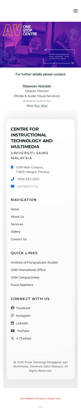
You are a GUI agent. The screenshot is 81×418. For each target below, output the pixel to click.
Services (17, 224)
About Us (17, 216)
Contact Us (19, 239)
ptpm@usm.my (27, 186)
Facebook (23, 308)
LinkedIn (22, 323)
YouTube (23, 331)
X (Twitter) (23, 338)
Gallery (16, 231)
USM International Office (28, 270)
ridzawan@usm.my (37, 101)
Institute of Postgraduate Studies (34, 262)
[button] (75, 11)
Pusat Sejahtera (22, 285)
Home (15, 209)
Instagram (23, 315)
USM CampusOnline (25, 277)
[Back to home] (40, 11)
